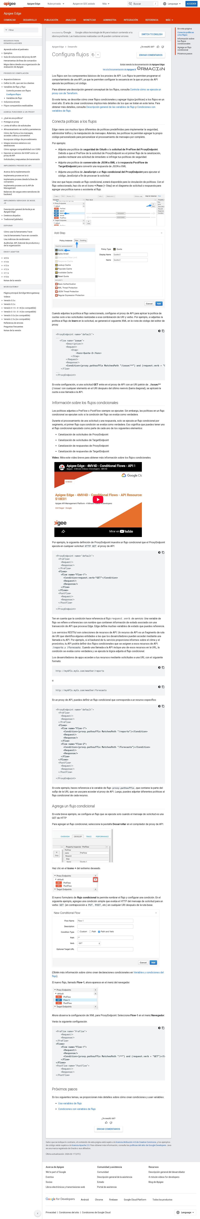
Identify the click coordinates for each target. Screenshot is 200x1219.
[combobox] (142, 4)
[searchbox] (21, 29)
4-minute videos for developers (164, 1177)
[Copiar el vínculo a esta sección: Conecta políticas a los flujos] (100, 122)
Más (104, 3)
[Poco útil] (162, 46)
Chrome (99, 1199)
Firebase (113, 1199)
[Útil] (158, 46)
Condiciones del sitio (69, 1212)
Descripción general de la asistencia (114, 1177)
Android (85, 1199)
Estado (100, 1182)
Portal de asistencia (107, 1187)
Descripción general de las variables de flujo (110, 107)
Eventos (50, 1177)
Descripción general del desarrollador (167, 1172)
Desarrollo (30, 20)
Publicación (51, 20)
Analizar (71, 20)
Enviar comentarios (150, 55)
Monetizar (89, 20)
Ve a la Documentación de (119, 69)
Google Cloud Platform (135, 1199)
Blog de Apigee (156, 1182)
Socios (49, 1182)
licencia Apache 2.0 (80, 1145)
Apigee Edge (33, 3)
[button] (21, 53)
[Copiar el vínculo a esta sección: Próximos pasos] (81, 1089)
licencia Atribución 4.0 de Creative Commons (136, 1142)
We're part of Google (56, 1172)
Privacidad (51, 1212)
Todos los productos (162, 1199)
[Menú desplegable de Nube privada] (65, 3)
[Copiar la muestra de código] (163, 331)
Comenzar (10, 20)
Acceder (191, 3)
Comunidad (103, 1172)
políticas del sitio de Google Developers (148, 1145)
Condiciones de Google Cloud (96, 1212)
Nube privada (54, 3)
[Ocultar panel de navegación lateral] (38, 1213)
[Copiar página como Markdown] (93, 54)
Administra (109, 20)
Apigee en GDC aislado (84, 3)
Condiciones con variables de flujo (77, 1109)
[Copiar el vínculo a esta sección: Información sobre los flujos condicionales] (121, 403)
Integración (131, 20)
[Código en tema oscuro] (159, 331)
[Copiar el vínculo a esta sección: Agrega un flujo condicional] (98, 806)
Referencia (151, 20)
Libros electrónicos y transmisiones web (65, 1187)
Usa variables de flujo (70, 1103)
